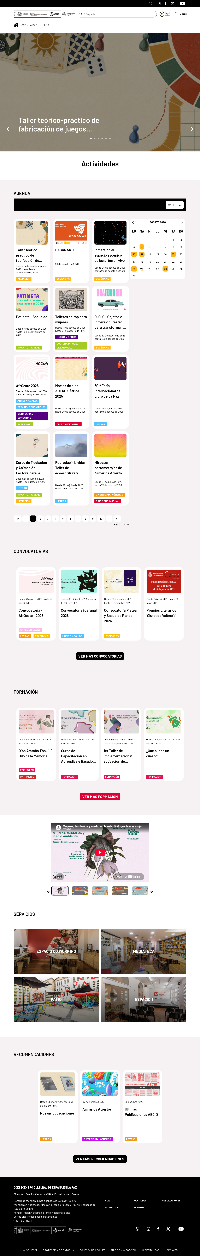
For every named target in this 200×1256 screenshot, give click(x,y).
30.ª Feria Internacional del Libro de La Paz (107, 390)
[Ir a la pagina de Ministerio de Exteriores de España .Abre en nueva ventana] (31, 14)
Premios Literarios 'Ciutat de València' (161, 613)
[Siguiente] (182, 222)
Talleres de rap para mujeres (71, 319)
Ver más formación (100, 796)
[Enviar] (81, 14)
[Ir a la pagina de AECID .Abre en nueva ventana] (54, 14)
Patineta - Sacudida (31, 316)
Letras (100, 424)
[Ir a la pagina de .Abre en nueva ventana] (68, 14)
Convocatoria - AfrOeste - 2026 (31, 613)
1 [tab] (90, 138)
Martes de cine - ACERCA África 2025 (68, 390)
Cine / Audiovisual (68, 424)
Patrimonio (24, 424)
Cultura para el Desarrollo (67, 345)
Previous (8, 128)
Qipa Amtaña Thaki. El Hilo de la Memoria (36, 753)
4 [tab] (102, 138)
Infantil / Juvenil (28, 347)
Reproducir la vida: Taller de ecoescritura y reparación (70, 468)
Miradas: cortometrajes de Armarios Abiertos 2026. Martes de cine (109, 468)
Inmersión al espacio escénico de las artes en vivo (109, 255)
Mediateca (144, 951)
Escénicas (63, 278)
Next (191, 128)
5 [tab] (106, 138)
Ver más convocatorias (100, 656)
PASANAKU (64, 250)
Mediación (23, 278)
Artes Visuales (27, 400)
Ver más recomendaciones (100, 1159)
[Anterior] (133, 222)
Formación (27, 770)
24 (134, 268)
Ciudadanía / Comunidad (25, 415)
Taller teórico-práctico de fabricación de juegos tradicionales (58, 124)
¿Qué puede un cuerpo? (157, 753)
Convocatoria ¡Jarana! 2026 (79, 613)
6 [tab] (109, 138)
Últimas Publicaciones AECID (141, 1112)
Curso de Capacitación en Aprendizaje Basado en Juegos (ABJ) (77, 756)
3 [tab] (98, 138)
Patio (56, 999)
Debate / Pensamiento (31, 407)
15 (173, 254)
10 (134, 254)
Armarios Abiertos (97, 1109)
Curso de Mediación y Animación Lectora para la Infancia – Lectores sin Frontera (31, 468)
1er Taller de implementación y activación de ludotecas (118, 756)
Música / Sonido (67, 337)
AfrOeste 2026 (27, 385)
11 (142, 254)
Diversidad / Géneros (109, 494)
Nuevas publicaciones (57, 1113)
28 (165, 268)
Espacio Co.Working (56, 951)
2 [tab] (94, 138)
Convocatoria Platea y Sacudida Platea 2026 (120, 615)
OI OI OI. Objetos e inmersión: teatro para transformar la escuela (110, 322)
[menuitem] (117, 1200)
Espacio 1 (144, 999)
